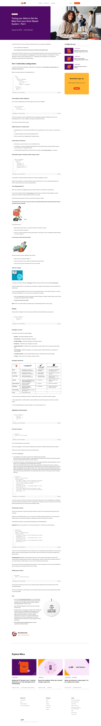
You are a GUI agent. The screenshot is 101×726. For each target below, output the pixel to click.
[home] (23, 3)
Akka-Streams (31, 193)
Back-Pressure (48, 150)
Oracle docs (20, 453)
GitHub (23, 92)
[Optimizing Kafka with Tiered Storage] (77, 67)
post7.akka (14, 439)
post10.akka (15, 581)
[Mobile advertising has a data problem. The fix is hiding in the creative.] (77, 674)
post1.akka (14, 92)
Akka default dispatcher (25, 599)
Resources (46, 3)
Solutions (40, 3)
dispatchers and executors (17, 68)
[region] (36, 83)
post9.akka (15, 547)
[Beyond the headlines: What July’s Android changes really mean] (50, 674)
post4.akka (15, 323)
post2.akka (14, 113)
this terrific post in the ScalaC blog (24, 622)
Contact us (77, 3)
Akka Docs (32, 54)
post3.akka (15, 174)
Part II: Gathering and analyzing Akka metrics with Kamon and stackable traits (31, 49)
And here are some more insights (21, 300)
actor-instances (46, 67)
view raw (58, 92)
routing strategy (53, 67)
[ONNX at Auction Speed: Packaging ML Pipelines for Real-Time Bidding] (77, 59)
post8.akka (15, 496)
